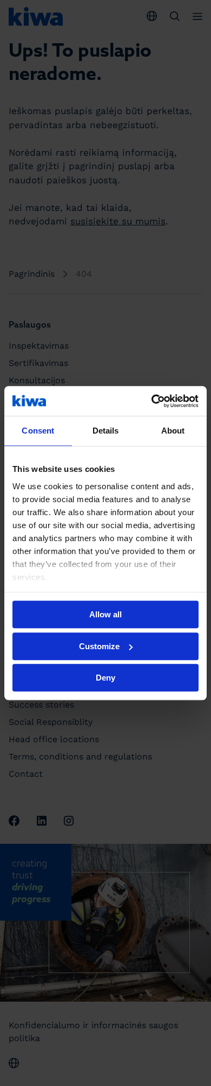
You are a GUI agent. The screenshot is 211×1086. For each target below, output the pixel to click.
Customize (99, 646)
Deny (105, 677)
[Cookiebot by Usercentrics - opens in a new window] (152, 401)
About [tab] (173, 430)
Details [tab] (106, 430)
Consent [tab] (38, 430)
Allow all (105, 614)
